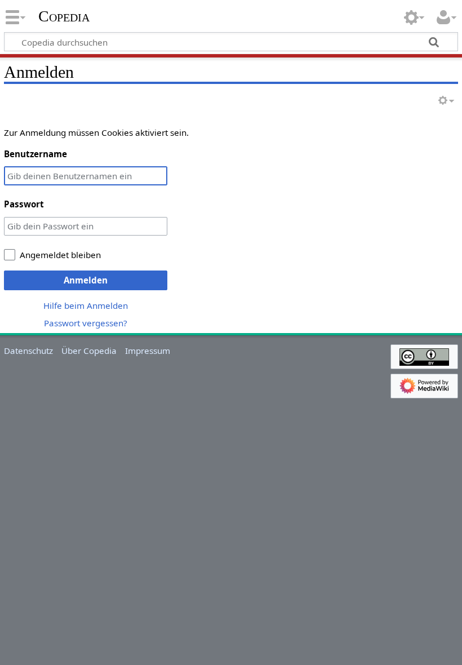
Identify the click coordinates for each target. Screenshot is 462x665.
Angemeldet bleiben (60, 254)
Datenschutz (28, 350)
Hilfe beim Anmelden (85, 305)
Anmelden (86, 280)
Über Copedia (89, 350)
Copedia (64, 16)
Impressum (147, 350)
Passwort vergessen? (85, 323)
